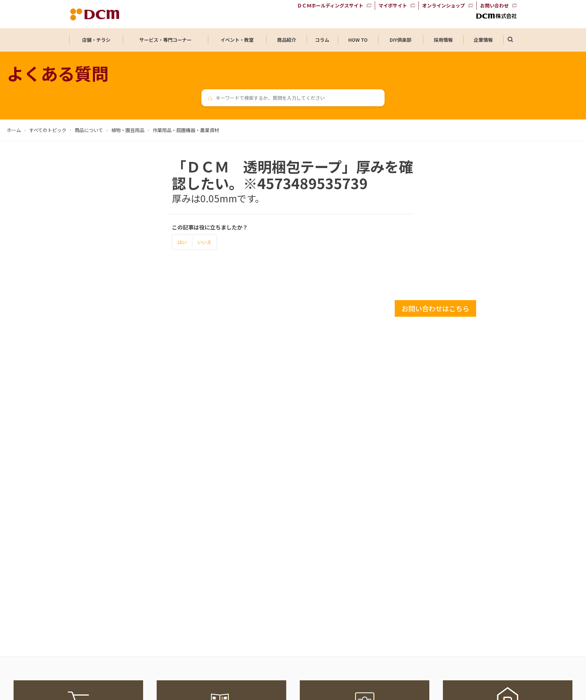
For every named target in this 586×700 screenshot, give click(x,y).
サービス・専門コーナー (165, 39)
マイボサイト (392, 5)
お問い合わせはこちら (435, 308)
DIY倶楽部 (400, 39)
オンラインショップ (443, 5)
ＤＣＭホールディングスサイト (330, 5)
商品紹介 (286, 39)
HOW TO (358, 39)
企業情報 (483, 39)
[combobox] (293, 97)
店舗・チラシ (96, 39)
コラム (322, 39)
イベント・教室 (237, 39)
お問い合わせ (494, 5)
